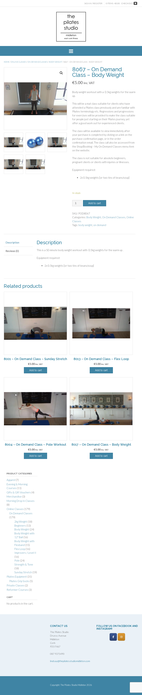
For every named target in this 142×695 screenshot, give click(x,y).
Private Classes (15, 585)
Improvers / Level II (25, 552)
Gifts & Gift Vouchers (19, 492)
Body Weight (55, 62)
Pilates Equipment (17, 576)
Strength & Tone (23, 564)
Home (7, 62)
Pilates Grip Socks (19, 581)
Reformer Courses (17, 589)
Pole (17, 560)
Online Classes (18, 62)
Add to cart (94, 203)
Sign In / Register (93, 3)
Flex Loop (19, 548)
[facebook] (113, 637)
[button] (61, 73)
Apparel (11, 479)
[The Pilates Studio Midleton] (71, 26)
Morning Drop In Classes (20, 500)
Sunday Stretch (23, 572)
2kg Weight (20, 521)
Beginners (20, 525)
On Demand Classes (38, 62)
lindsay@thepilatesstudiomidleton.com (70, 661)
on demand (99, 225)
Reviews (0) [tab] (12, 250)
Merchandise (14, 496)
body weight (85, 225)
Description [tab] (12, 242)
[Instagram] (121, 637)
